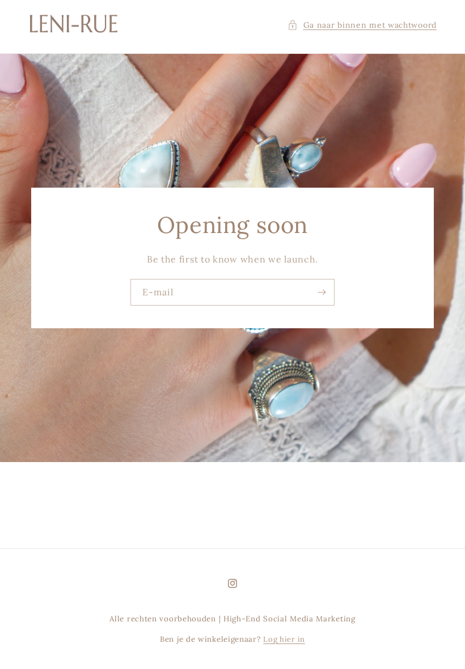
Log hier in (284, 639)
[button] (362, 25)
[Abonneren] (321, 292)
